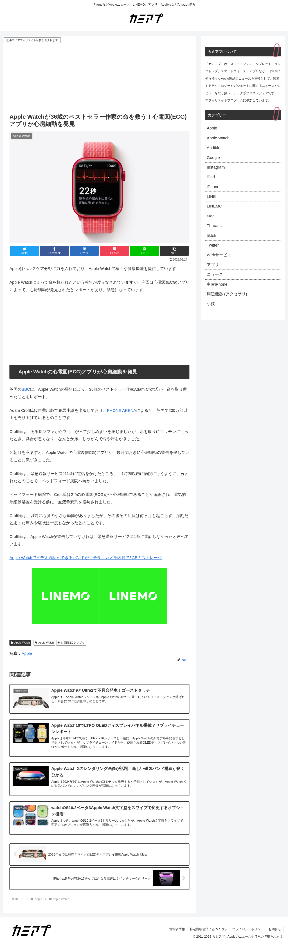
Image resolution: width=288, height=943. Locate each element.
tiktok (211, 235)
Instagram (216, 167)
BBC (26, 389)
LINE (211, 196)
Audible (213, 147)
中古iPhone (217, 284)
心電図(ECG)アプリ (73, 642)
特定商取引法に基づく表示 (208, 929)
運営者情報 (177, 929)
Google (213, 157)
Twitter (213, 245)
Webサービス (219, 255)
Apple (27, 653)
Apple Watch (22, 642)
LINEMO (214, 206)
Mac (210, 216)
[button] (174, 251)
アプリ (213, 265)
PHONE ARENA (121, 410)
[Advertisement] (99, 78)
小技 (211, 303)
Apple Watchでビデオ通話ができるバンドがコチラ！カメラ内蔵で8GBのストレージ (85, 557)
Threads (214, 225)
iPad (211, 177)
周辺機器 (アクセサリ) (227, 294)
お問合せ (274, 929)
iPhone (213, 187)
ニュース (215, 274)
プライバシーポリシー (248, 929)
